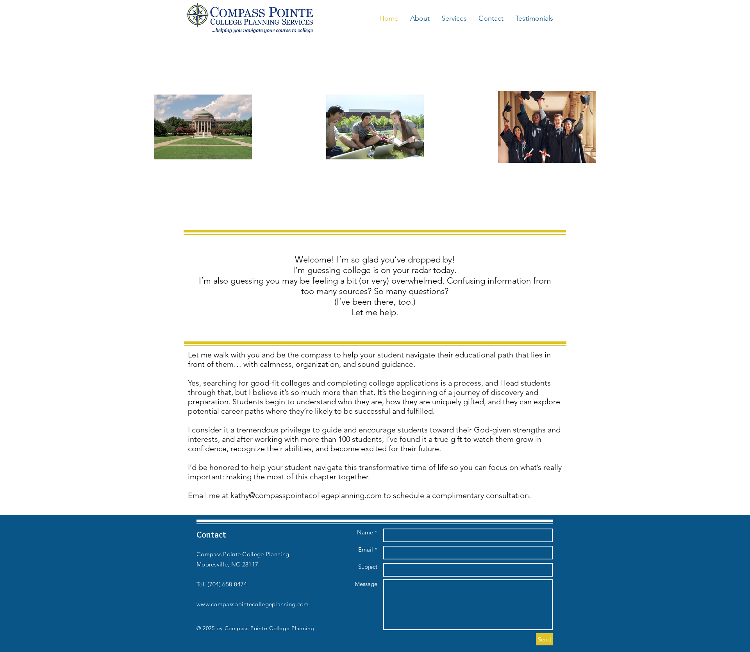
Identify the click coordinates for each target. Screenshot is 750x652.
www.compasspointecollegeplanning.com (252, 604)
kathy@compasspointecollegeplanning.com (306, 495)
